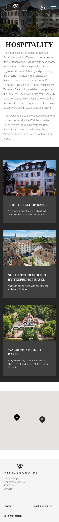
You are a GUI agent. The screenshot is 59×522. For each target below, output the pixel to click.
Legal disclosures (42, 506)
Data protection (12, 515)
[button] (42, 419)
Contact (7, 506)
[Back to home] (15, 7)
